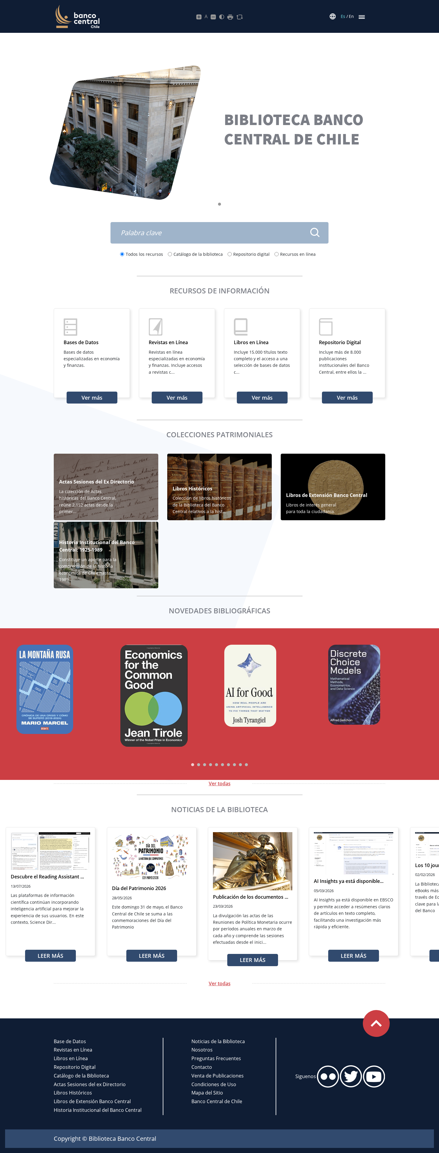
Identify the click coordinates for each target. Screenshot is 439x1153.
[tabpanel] (219, 132)
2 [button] (198, 764)
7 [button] (228, 764)
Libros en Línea (71, 1058)
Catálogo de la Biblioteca (81, 1075)
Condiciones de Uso (213, 1084)
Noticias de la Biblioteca (218, 1041)
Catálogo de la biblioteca (198, 254)
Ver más (92, 397)
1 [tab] (221, 206)
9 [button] (240, 764)
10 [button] (246, 764)
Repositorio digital (251, 254)
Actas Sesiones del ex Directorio (90, 1084)
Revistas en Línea (73, 1049)
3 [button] (204, 764)
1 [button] (192, 764)
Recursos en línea (298, 254)
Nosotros (202, 1049)
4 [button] (210, 764)
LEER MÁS (50, 955)
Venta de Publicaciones (217, 1075)
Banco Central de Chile (216, 1101)
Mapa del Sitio (207, 1092)
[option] (64, 690)
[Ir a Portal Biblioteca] (76, 16)
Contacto (201, 1067)
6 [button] (222, 764)
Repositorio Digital (75, 1067)
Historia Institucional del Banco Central (98, 1110)
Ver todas (220, 783)
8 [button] (234, 764)
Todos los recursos (144, 254)
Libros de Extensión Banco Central (92, 1101)
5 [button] (216, 764)
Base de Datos (70, 1041)
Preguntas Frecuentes (216, 1058)
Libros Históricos (73, 1092)
